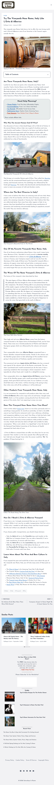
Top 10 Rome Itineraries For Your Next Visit (32, 717)
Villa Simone (41, 575)
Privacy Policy (9, 760)
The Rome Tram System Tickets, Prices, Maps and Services (19, 736)
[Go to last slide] (4, 631)
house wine (20, 408)
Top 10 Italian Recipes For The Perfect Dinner (33, 692)
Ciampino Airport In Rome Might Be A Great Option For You (40, 602)
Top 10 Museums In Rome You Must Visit (31, 705)
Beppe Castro (8, 25)
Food (5, 15)
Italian (6, 591)
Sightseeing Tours (13, 111)
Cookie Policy (20, 760)
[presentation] (14, 626)
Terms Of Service (31, 760)
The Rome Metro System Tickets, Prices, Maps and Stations (19, 739)
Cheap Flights (12, 104)
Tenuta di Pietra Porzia (36, 578)
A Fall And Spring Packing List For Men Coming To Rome (19, 743)
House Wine (10, 584)
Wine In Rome (13, 569)
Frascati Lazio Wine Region (18, 580)
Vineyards (18, 591)
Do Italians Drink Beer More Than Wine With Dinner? (12, 602)
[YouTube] (30, 771)
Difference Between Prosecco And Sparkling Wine (25, 573)
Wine (24, 591)
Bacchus (47, 178)
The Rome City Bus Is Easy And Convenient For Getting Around (21, 732)
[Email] (33, 771)
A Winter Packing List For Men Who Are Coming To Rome (19, 747)
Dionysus (13, 185)
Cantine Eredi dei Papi (27, 571)
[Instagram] (20, 771)
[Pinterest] (23, 771)
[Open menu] (51, 5)
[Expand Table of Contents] (48, 74)
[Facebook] (27, 771)
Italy (11, 591)
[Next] (50, 631)
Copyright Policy (43, 760)
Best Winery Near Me (16, 582)
